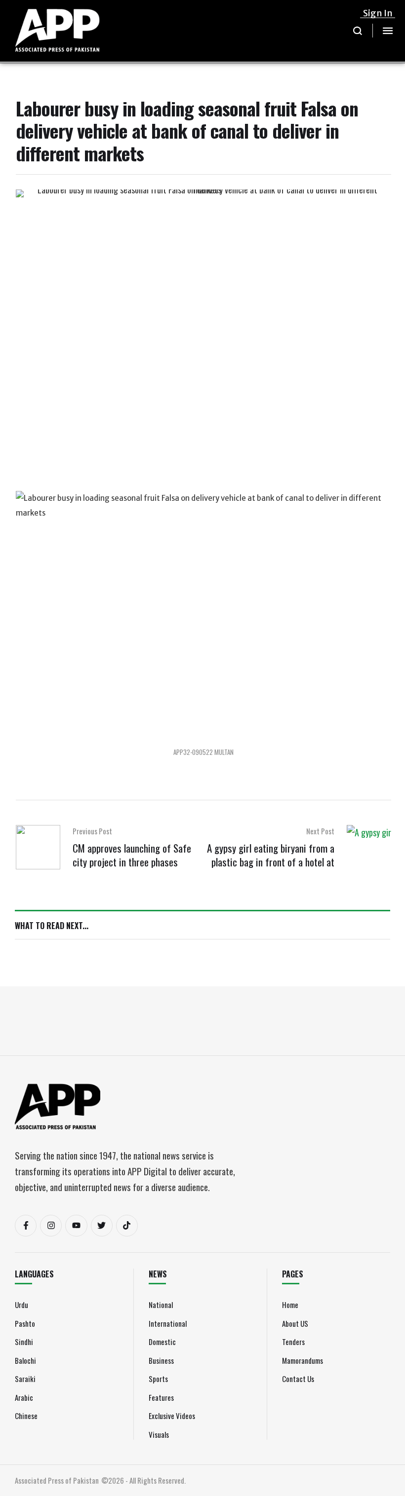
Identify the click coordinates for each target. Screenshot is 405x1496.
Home (290, 1304)
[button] (358, 30)
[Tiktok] (127, 1225)
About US (295, 1323)
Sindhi (24, 1341)
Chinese (26, 1415)
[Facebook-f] (26, 1225)
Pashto (25, 1323)
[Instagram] (51, 1225)
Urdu (21, 1304)
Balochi (25, 1360)
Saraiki (25, 1378)
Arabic (24, 1397)
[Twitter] (102, 1225)
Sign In (378, 13)
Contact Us (298, 1378)
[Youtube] (76, 1225)
